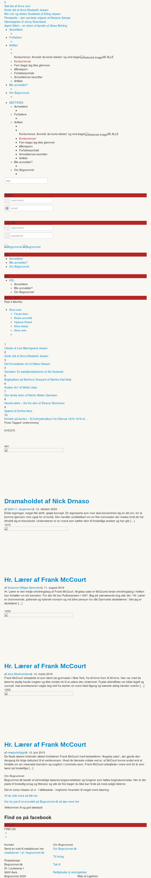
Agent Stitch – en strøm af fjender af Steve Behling (35, 25)
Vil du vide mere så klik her (21, 796)
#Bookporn (21, 69)
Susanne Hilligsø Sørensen (24, 587)
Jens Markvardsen (18, 674)
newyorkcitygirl (16, 752)
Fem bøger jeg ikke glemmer (32, 65)
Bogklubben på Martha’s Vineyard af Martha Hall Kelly (37, 379)
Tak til (56, 864)
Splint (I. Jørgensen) (20, 509)
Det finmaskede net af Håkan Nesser (27, 364)
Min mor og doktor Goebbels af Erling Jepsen (32, 14)
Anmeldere (16, 29)
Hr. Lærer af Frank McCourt (45, 579)
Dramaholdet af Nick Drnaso (46, 501)
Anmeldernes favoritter (28, 77)
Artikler (13, 45)
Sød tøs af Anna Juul (17, 6)
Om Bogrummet (19, 93)
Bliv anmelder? (18, 85)
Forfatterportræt (24, 73)
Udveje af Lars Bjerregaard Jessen (26, 348)
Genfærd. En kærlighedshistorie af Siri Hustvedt (33, 372)
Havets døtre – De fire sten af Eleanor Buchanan (34, 403)
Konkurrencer (22, 61)
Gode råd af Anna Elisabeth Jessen (26, 10)
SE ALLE (107, 57)
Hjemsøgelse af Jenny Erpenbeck (25, 22)
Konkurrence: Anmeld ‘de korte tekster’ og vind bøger (47, 57)
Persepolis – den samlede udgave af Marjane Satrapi (37, 18)
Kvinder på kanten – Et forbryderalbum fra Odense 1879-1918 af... (45, 419)
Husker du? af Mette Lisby (20, 387)
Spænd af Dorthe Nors (18, 411)
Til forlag (58, 856)
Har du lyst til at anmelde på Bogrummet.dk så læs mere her (41, 801)
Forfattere (15, 37)
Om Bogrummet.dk (65, 849)
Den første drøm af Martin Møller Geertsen (30, 395)
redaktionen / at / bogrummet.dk (24, 852)
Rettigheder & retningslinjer (70, 872)
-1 (5, 833)
